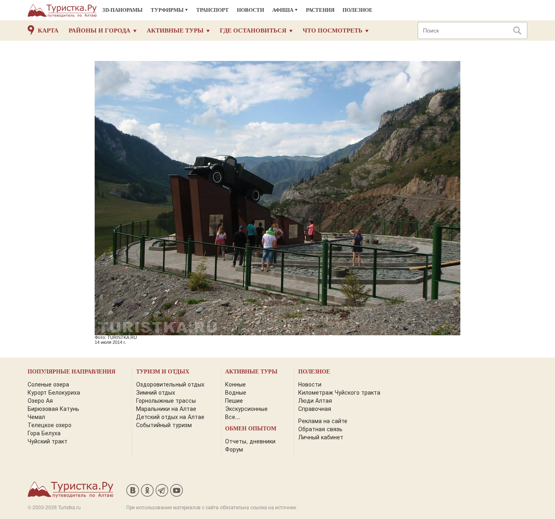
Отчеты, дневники (250, 441)
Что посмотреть (332, 30)
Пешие (234, 400)
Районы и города (99, 30)
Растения (320, 10)
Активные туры (175, 30)
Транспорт (212, 10)
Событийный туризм (164, 425)
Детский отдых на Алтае (170, 417)
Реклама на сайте (322, 421)
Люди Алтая (315, 400)
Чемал (36, 417)
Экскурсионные (246, 408)
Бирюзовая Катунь (53, 408)
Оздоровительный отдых (170, 384)
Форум (234, 449)
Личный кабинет (320, 437)
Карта (48, 30)
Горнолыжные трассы (166, 400)
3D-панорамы (122, 10)
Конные (235, 384)
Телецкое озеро (50, 425)
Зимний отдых (155, 392)
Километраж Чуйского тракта (339, 392)
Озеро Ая (40, 400)
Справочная (314, 408)
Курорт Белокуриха (54, 392)
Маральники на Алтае (166, 408)
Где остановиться (253, 30)
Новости (250, 10)
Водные (235, 392)
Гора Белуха (44, 433)
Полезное (358, 10)
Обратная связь (320, 429)
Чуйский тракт (47, 441)
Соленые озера (48, 384)
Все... (232, 417)
